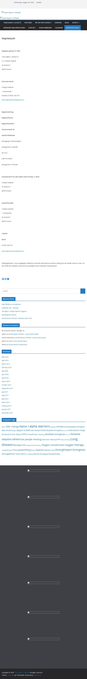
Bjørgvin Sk (21, 430)
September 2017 (7, 388)
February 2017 (7, 406)
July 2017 (5, 392)
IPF (59, 439)
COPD (24, 434)
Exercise (58, 23)
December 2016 (7, 413)
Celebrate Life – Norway (10, 308)
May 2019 (5, 357)
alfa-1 (4, 427)
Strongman (79, 449)
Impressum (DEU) (72, 28)
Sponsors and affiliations (14, 28)
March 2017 (6, 402)
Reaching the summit (9, 315)
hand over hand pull (49, 439)
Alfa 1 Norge (12, 426)
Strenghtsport (63, 449)
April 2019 (5, 360)
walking (30, 454)
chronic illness (15, 434)
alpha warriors (39, 426)
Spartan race (49, 450)
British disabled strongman (51, 430)
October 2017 (6, 385)
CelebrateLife (73, 430)
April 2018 (5, 378)
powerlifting (24, 449)
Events (75, 23)
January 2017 (6, 409)
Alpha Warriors (45, 28)
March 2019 (6, 364)
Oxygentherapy (7, 450)
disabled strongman (55, 434)
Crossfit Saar (32, 434)
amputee (53, 427)
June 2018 (5, 374)
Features (28, 23)
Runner (33, 450)
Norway (17, 444)
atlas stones (6, 430)
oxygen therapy (74, 445)
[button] (79, 22)
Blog (67, 23)
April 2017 (5, 399)
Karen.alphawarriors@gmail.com (13, 100)
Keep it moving (65, 440)
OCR (24, 445)
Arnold (59, 426)
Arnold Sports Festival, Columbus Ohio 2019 (17, 318)
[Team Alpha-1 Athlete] (9, 18)
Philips (15, 450)
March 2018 (6, 381)
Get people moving (30, 439)
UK (27, 454)
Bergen (13, 430)
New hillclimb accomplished (11, 304)
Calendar (59, 28)
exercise (68, 434)
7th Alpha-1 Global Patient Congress (14, 311)
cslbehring (41, 434)
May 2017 (5, 395)
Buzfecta (65, 430)
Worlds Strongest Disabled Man (46, 454)
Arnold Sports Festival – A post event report (24, 334)
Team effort (20, 454)
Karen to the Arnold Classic (18, 341)
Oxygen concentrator (53, 444)
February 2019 (7, 367)
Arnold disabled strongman (74, 427)
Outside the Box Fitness (33, 445)
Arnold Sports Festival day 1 (18, 345)
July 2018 (5, 371)
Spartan (40, 449)
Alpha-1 (24, 426)
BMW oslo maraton (33, 430)
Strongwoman (8, 453)
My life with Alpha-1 (43, 23)
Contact (32, 28)
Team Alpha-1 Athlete (12, 23)
